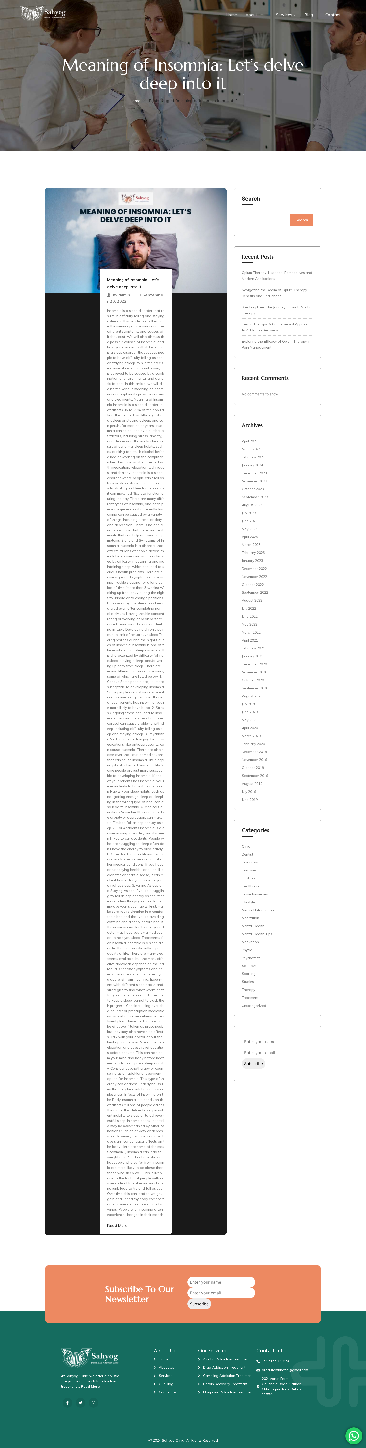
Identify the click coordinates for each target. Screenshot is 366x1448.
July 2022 (249, 608)
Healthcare (251, 886)
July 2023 (249, 513)
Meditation (250, 918)
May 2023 (249, 529)
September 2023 (255, 497)
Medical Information (258, 910)
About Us (254, 14)
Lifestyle (248, 902)
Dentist (247, 854)
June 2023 (250, 521)
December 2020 (254, 664)
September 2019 (255, 775)
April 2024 (250, 441)
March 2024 (251, 449)
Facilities (248, 878)
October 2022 (253, 584)
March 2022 (251, 632)
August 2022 (252, 600)
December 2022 (254, 568)
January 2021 (252, 656)
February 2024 (253, 457)
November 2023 (254, 481)
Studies (248, 981)
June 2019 (250, 799)
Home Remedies (255, 894)
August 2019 (252, 783)
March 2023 (251, 544)
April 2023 (250, 537)
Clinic (246, 846)
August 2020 (252, 696)
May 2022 (249, 624)
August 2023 (252, 505)
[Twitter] (80, 1403)
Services (284, 14)
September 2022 (255, 592)
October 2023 (253, 489)
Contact (333, 14)
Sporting (249, 973)
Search (251, 198)
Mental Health (253, 926)
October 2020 (253, 680)
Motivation (250, 942)
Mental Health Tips (257, 934)
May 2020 (249, 720)
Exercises (249, 870)
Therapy (248, 989)
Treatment (250, 997)
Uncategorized (254, 1005)
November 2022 (254, 576)
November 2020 (254, 672)
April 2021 (250, 640)
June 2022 (250, 616)
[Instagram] (93, 1403)
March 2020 (251, 736)
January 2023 (252, 560)
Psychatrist (251, 958)
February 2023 (253, 552)
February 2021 (253, 648)
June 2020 (250, 712)
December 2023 (254, 473)
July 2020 (249, 704)
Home (231, 14)
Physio (247, 950)
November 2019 (254, 759)
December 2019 (254, 752)
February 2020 (253, 744)
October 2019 (253, 767)
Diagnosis (250, 862)
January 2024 (252, 465)
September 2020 (255, 688)
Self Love (249, 966)
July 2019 (249, 791)
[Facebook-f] (67, 1403)
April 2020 (250, 728)
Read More (117, 1225)
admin (124, 294)
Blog (309, 14)
